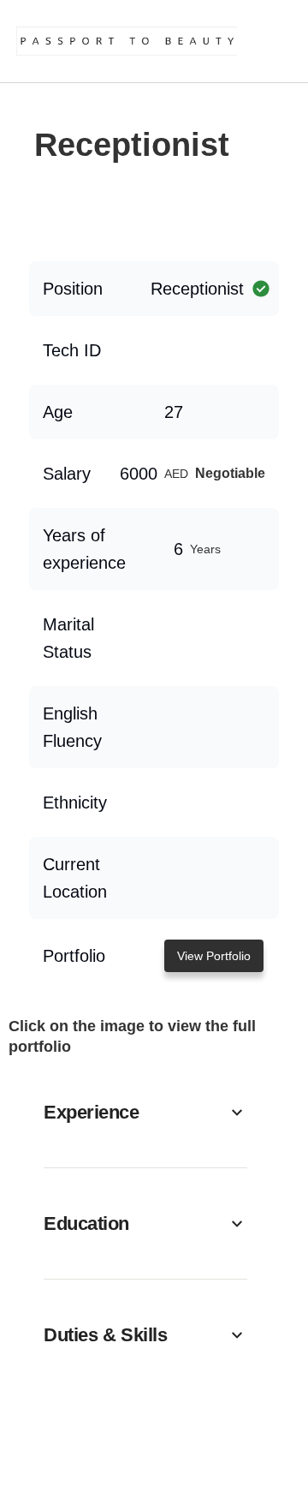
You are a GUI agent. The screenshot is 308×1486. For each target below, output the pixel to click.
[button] (145, 1112)
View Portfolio (214, 956)
